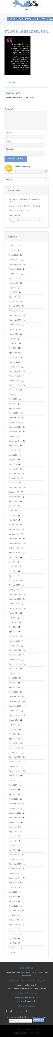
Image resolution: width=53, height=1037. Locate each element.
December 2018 (15, 427)
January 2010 (14, 915)
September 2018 (15, 441)
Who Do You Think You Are (19, 211)
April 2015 (13, 632)
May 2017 (12, 515)
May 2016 (12, 571)
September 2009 (15, 925)
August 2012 (14, 776)
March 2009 (13, 948)
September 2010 (15, 878)
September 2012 (15, 771)
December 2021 (15, 264)
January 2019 (14, 422)
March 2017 (13, 525)
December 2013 (15, 701)
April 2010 (13, 901)
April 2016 (13, 576)
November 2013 (15, 706)
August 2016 (14, 557)
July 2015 (12, 618)
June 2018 (13, 455)
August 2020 (14, 334)
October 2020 (14, 325)
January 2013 (14, 753)
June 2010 (13, 892)
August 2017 (14, 501)
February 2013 (14, 748)
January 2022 (14, 260)
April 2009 (13, 943)
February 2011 (14, 855)
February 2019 (14, 418)
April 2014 (13, 687)
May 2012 (12, 790)
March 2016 (13, 580)
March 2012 (13, 799)
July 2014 (12, 673)
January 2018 (14, 478)
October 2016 (14, 548)
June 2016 (13, 567)
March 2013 (13, 743)
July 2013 (12, 725)
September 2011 (15, 827)
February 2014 (14, 697)
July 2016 (12, 562)
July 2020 (12, 339)
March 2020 (13, 357)
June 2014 (13, 678)
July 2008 (12, 952)
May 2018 (12, 460)
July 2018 (12, 450)
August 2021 (14, 283)
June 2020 (13, 343)
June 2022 (13, 246)
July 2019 (12, 394)
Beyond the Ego (15, 215)
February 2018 (14, 474)
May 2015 (12, 627)
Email (9, 141)
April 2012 (13, 794)
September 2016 (15, 553)
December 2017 (15, 483)
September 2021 (15, 278)
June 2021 (13, 292)
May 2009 (12, 938)
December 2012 (15, 757)
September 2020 (15, 329)
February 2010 (14, 911)
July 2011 (12, 836)
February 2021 (14, 306)
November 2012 (15, 762)
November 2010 (15, 869)
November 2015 (15, 599)
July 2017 (12, 506)
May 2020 (12, 348)
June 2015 (13, 622)
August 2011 (13, 832)
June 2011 (13, 841)
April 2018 (13, 464)
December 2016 (15, 539)
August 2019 (14, 390)
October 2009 (14, 920)
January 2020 (14, 367)
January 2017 (14, 534)
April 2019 (13, 408)
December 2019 (15, 371)
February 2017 (14, 529)
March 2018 (13, 469)
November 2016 (15, 543)
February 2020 (14, 362)
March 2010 (13, 906)
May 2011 (12, 845)
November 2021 (15, 269)
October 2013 (14, 711)
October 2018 (14, 436)
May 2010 (12, 897)
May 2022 (12, 250)
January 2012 (14, 808)
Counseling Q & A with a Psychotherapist (24, 206)
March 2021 (13, 301)
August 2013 (14, 720)
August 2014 (14, 669)
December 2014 (15, 650)
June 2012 (13, 785)
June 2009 (13, 934)
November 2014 (15, 655)
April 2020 (13, 353)
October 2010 (14, 873)
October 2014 (14, 660)
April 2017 (13, 520)
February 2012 (14, 804)
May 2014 (12, 683)
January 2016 (14, 590)
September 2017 (15, 497)
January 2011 (14, 859)
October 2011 (14, 822)
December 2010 (15, 864)
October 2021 (14, 274)
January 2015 (14, 646)
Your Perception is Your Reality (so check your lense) (26, 221)
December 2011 (15, 813)
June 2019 (13, 399)
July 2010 (12, 887)
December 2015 (15, 594)
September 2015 (15, 608)
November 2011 (15, 818)
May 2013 (12, 734)
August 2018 (14, 446)
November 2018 (15, 432)
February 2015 (14, 641)
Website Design (20, 1033)
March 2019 (13, 413)
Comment (9, 109)
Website (9, 149)
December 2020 (15, 315)
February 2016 (14, 585)
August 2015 (14, 613)
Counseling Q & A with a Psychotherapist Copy (24, 200)
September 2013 (15, 715)
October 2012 (14, 766)
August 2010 (14, 883)
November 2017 (15, 487)
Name (9, 133)
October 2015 (14, 604)
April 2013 (13, 739)
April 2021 (13, 297)
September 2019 (15, 385)
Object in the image (23, 167)
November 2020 (15, 320)
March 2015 (13, 636)
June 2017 (13, 511)
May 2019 (12, 404)
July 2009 (12, 929)
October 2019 (14, 381)
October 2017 (14, 492)
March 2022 (13, 255)
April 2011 (12, 850)
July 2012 (12, 780)
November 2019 (15, 376)
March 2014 (13, 692)
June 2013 (13, 729)
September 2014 (15, 664)
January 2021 (14, 311)
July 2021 (12, 288)
